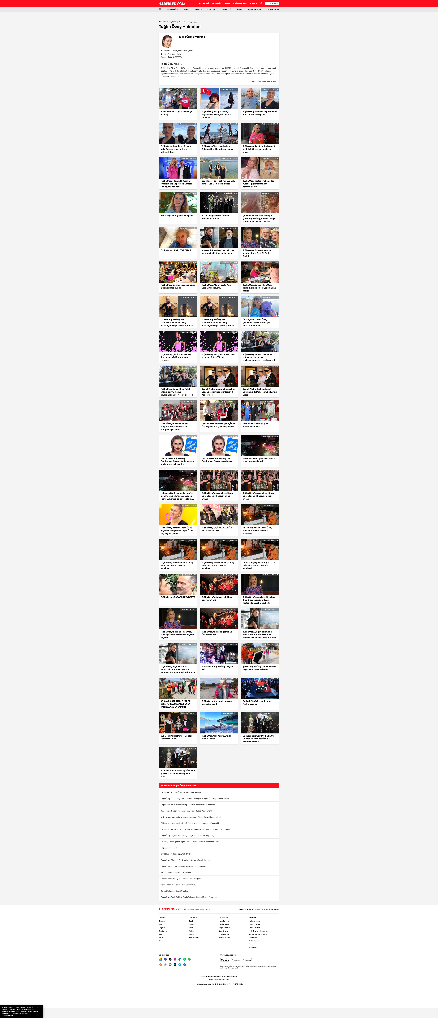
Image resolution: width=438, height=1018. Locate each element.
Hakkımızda (242, 909)
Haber (211, 979)
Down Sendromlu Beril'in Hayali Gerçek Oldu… (179, 885)
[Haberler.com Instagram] (175, 959)
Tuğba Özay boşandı (169, 848)
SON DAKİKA (172, 9)
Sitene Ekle (253, 947)
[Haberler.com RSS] (160, 965)
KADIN (186, 9)
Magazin (162, 928)
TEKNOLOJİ (225, 9)
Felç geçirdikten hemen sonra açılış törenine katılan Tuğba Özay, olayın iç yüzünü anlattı (195, 829)
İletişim (259, 909)
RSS (250, 944)
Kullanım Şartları (255, 921)
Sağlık (191, 921)
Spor (160, 924)
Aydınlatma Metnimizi (20, 1013)
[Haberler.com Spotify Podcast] (189, 959)
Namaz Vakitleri (224, 924)
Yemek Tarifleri (224, 937)
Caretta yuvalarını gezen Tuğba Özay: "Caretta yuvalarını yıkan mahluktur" (190, 841)
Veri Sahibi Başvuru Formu (258, 934)
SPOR (227, 3)
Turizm (191, 931)
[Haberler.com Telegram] (180, 965)
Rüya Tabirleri (224, 934)
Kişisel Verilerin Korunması (258, 931)
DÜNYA (239, 9)
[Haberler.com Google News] (160, 959)
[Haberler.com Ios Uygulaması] (225, 959)
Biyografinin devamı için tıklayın (264, 81)
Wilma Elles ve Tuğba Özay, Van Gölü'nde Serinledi (181, 792)
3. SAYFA (211, 9)
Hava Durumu (224, 921)
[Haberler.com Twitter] (170, 959)
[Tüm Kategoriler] (160, 9)
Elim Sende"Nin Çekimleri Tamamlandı (176, 872)
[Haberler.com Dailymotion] (184, 965)
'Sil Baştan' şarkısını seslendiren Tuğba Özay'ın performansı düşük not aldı (190, 823)
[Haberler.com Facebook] (165, 959)
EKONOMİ (204, 3)
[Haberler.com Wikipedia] (165, 965)
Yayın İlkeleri (275, 909)
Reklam (251, 909)
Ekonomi (162, 921)
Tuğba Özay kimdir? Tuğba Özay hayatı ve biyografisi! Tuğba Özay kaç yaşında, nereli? (195, 798)
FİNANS (198, 9)
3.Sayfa (161, 937)
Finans (191, 928)
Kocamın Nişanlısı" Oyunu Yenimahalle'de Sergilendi (181, 878)
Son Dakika (163, 931)
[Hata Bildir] (215, 984)
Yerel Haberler (194, 937)
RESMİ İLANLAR (254, 9)
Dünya (161, 941)
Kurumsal (252, 917)
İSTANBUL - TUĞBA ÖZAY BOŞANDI (176, 854)
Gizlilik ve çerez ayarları (203, 984)
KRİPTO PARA (240, 3)
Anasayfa (162, 22)
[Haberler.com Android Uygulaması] (236, 959)
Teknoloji (192, 924)
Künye (266, 909)
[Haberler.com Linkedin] (180, 959)
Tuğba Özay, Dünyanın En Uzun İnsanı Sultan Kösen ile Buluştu (185, 860)
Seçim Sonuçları (225, 928)
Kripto (161, 934)
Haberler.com (224, 917)
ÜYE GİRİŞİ (274, 3)
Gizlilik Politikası (254, 924)
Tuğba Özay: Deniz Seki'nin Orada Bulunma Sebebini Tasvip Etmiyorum (189, 897)
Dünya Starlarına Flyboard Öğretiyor (175, 891)
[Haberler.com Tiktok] (175, 965)
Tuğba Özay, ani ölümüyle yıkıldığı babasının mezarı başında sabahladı (188, 805)
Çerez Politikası (254, 928)
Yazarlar (191, 934)
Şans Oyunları (224, 931)
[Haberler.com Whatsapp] (184, 959)
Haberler (162, 917)
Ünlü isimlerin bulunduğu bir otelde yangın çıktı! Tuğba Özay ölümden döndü (191, 817)
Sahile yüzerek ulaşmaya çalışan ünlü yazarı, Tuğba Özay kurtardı (186, 811)
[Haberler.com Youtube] (170, 965)
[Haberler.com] (170, 909)
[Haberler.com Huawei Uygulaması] (247, 959)
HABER (253, 3)
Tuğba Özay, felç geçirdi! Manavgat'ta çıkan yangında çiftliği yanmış (187, 835)
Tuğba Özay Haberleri (177, 22)
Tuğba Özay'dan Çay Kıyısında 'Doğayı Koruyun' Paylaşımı (183, 866)
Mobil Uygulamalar (255, 941)
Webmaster (253, 937)
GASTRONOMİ (273, 9)
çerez (4, 1009)
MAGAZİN (216, 3)
